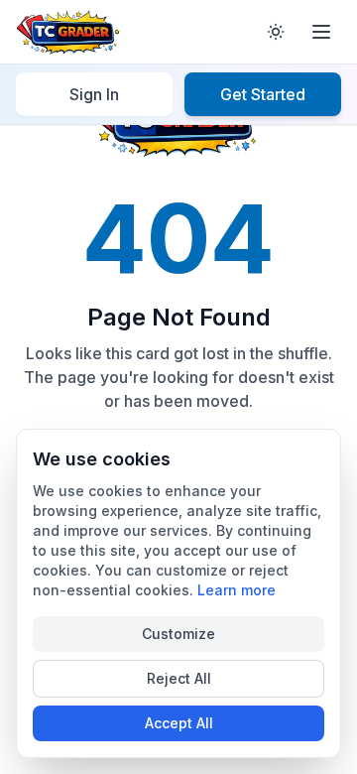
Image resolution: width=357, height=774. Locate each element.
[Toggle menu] (321, 32)
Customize (178, 633)
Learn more (236, 589)
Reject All (179, 678)
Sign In (94, 94)
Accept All (179, 722)
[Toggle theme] (276, 32)
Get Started (262, 94)
